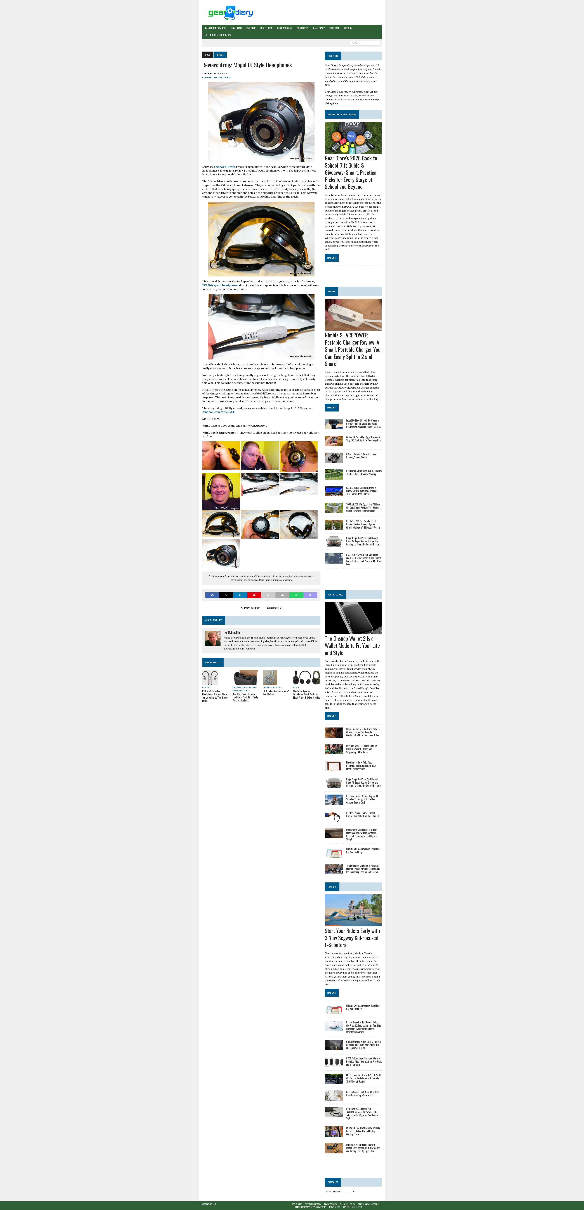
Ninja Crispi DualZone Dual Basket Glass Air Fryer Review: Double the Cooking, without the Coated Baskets (363, 541)
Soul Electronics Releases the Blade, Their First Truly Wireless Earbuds (245, 697)
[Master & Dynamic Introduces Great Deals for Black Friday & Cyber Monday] (306, 683)
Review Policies (330, 1204)
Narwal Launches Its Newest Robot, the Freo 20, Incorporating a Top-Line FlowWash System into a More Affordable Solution (363, 1027)
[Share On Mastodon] (310, 595)
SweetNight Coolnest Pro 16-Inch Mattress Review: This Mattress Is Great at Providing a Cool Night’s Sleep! (362, 834)
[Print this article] (282, 595)
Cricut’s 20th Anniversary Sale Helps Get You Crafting (363, 850)
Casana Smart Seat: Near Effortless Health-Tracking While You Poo (362, 1093)
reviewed (220, 166)
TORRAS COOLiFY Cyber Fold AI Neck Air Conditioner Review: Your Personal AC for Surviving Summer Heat (363, 508)
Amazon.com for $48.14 (218, 412)
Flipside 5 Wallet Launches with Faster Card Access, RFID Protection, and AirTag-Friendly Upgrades (363, 1148)
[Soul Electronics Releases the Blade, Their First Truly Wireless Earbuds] (246, 683)
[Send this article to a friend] (268, 595)
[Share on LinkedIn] (240, 595)
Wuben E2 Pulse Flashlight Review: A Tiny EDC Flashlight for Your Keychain (363, 439)
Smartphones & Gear (215, 28)
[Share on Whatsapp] (296, 595)
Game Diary (319, 28)
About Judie (297, 1204)
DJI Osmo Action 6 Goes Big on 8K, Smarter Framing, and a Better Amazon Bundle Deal (362, 799)
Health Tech (266, 28)
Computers (302, 28)
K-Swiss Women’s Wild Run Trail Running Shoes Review (361, 455)
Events (252, 687)
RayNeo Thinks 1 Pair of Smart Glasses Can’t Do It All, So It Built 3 (362, 814)
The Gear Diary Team (313, 1204)
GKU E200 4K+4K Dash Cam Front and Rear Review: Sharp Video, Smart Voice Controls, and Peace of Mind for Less (363, 559)
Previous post (252, 607)
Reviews (206, 687)
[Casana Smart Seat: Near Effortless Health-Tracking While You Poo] (334, 1098)
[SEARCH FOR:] (365, 42)
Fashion (348, 28)
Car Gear (251, 28)
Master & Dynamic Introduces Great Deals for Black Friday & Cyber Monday (306, 694)
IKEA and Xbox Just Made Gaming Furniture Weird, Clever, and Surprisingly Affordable (361, 749)
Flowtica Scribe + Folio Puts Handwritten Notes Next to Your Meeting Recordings (361, 766)
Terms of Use (334, 1207)
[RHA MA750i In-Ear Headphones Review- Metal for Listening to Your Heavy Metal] (210, 683)
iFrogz (231, 166)
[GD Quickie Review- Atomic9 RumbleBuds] (270, 683)
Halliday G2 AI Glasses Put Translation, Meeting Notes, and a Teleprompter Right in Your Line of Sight (362, 1113)
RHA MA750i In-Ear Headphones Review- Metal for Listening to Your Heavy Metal (215, 695)
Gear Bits (267, 687)
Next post (272, 607)
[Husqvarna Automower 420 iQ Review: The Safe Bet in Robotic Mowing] (334, 477)
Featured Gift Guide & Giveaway (342, 114)
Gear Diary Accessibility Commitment (310, 1207)
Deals (296, 687)
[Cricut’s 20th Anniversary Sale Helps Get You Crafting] (334, 855)
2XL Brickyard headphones (220, 285)
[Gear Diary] (230, 12)
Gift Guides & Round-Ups (218, 35)
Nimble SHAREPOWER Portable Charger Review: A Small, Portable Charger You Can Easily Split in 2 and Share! (353, 349)
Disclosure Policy (347, 1204)
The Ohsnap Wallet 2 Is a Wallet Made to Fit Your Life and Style (352, 645)
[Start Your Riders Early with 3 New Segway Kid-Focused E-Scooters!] (353, 924)
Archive (346, 1207)
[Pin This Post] (254, 595)
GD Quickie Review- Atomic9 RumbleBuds (276, 692)
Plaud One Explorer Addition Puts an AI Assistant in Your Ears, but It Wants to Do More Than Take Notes (363, 732)
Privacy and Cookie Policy (368, 1204)
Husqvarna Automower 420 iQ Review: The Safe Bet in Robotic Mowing (364, 472)
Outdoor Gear (284, 28)
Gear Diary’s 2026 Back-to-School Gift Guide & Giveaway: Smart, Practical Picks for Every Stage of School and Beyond (352, 172)
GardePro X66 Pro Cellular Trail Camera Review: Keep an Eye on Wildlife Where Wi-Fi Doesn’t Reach (363, 524)
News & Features (241, 690)
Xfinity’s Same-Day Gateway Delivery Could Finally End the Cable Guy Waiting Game (363, 1131)
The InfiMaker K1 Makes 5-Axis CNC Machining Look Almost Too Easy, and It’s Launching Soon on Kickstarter (363, 869)
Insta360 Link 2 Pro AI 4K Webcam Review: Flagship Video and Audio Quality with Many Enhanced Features (363, 424)
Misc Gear (334, 28)
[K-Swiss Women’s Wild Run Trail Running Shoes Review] (334, 460)
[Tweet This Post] (226, 595)
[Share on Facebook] (212, 595)
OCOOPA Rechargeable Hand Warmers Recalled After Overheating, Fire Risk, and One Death (364, 1062)
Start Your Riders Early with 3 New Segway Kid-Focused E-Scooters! (352, 937)
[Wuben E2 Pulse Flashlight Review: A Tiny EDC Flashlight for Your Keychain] (334, 444)
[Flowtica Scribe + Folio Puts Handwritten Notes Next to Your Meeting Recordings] (334, 769)
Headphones (220, 73)
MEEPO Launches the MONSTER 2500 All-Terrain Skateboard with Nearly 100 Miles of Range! (363, 1078)
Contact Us (357, 1207)
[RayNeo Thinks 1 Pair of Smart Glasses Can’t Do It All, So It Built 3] (334, 819)
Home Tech (236, 28)
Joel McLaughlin (222, 77)
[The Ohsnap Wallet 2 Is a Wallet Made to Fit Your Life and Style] (353, 632)
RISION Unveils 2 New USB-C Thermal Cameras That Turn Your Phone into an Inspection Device (363, 1045)
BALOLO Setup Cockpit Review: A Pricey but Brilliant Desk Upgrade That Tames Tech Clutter (361, 491)
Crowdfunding (240, 687)
